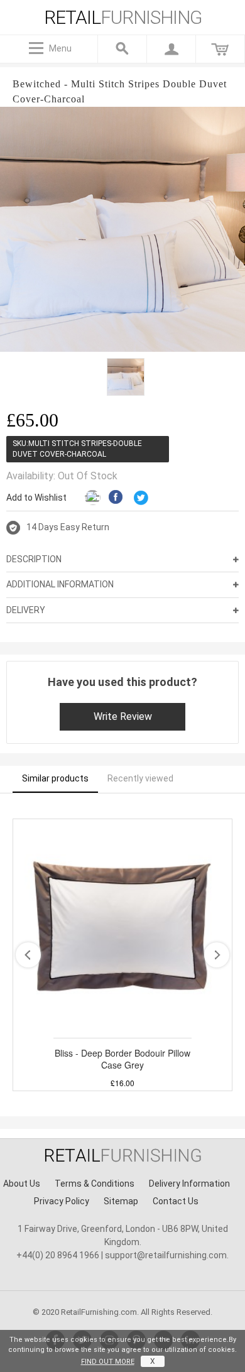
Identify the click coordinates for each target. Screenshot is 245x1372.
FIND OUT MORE (107, 1362)
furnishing (123, 17)
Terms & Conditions (94, 1184)
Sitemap (121, 1201)
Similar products (55, 778)
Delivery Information (189, 1184)
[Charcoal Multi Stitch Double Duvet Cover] (125, 377)
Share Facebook (117, 498)
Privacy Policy (61, 1201)
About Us (21, 1184)
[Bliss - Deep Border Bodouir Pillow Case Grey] (122, 928)
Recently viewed (140, 778)
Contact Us (176, 1201)
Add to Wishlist (36, 498)
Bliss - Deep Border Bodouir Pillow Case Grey (122, 1059)
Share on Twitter (142, 498)
